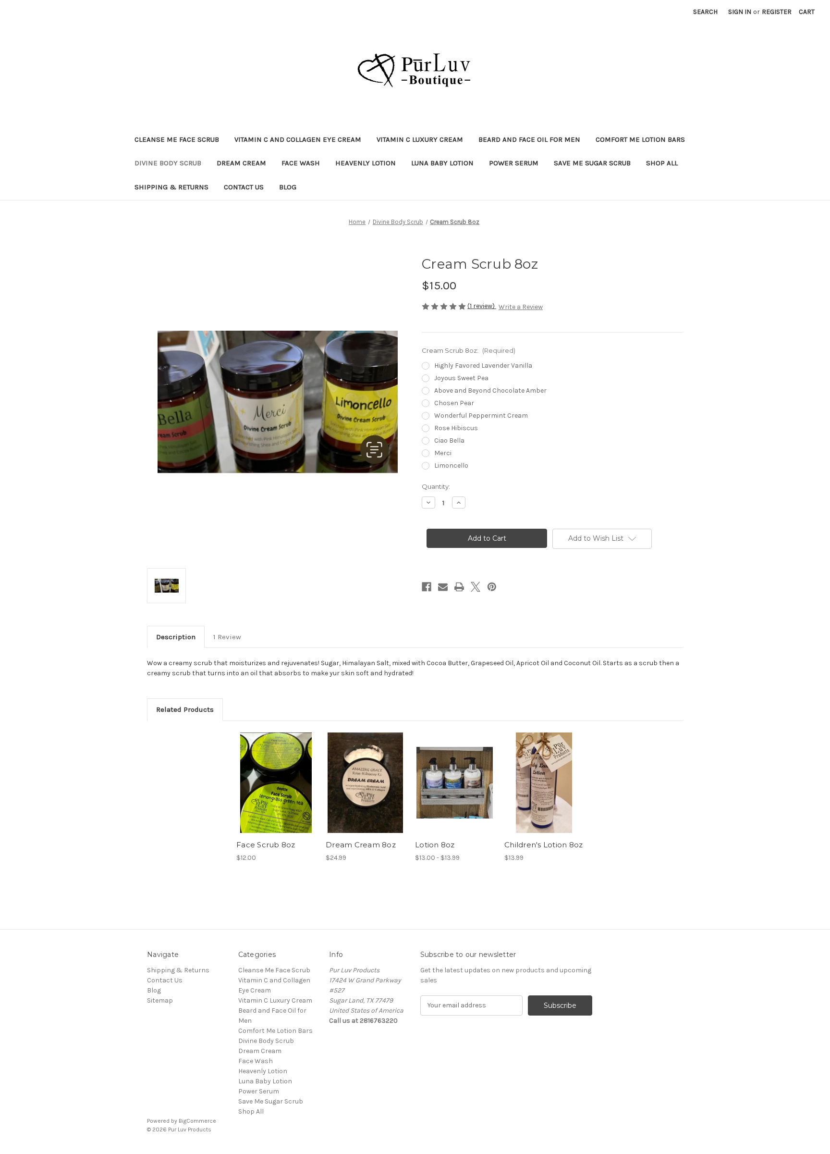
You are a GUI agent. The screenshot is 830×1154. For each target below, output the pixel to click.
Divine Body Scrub (167, 163)
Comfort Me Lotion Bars (640, 139)
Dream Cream (241, 163)
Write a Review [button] (521, 307)
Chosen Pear (454, 403)
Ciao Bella (449, 440)
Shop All (662, 163)
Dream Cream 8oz (361, 844)
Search (705, 12)
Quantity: (436, 486)
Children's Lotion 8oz (543, 844)
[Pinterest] (492, 587)
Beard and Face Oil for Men (529, 139)
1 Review (227, 637)
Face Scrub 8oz (265, 844)
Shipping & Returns (171, 187)
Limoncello (451, 465)
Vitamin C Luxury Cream (420, 139)
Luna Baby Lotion (442, 163)
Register (777, 12)
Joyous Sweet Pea (461, 378)
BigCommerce (197, 1120)
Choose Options (276, 791)
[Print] (459, 587)
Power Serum (513, 163)
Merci (443, 453)
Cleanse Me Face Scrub (176, 139)
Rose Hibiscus (456, 428)
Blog (287, 187)
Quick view (268, 774)
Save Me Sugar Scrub (592, 163)
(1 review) (481, 306)
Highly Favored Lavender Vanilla (483, 365)
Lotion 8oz (435, 844)
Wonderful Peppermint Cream (481, 415)
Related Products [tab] (185, 709)
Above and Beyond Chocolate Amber (490, 390)
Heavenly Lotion (365, 163)
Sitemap (160, 1000)
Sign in (739, 12)
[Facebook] (426, 587)
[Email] (443, 587)
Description (175, 637)
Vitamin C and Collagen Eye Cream (297, 139)
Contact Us (244, 187)
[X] (475, 587)
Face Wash (300, 163)
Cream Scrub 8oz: (468, 350)
